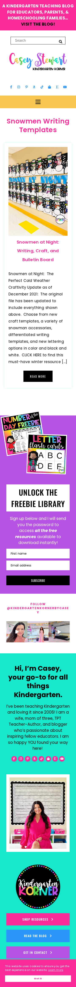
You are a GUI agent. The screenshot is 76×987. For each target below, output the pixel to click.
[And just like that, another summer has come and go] (59, 631)
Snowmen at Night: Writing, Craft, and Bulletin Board (38, 251)
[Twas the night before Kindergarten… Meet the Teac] (38, 631)
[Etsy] (57, 87)
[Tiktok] (42, 87)
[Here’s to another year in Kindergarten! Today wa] (16, 631)
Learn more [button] (55, 970)
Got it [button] (38, 978)
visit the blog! (38, 24)
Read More (38, 376)
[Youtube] (65, 87)
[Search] (60, 41)
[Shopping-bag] (49, 87)
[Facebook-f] (11, 87)
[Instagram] (19, 87)
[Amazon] (34, 87)
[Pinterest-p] (26, 87)
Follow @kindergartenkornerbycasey (38, 608)
